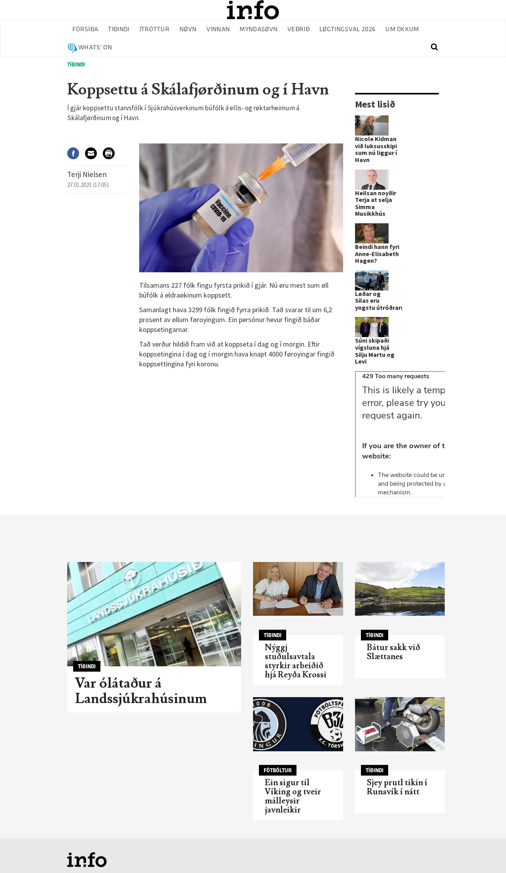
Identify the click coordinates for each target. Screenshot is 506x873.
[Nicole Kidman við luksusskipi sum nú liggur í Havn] (372, 125)
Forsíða (85, 29)
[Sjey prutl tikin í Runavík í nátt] (400, 724)
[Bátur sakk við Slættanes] (400, 589)
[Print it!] (112, 153)
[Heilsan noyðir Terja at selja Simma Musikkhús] (372, 180)
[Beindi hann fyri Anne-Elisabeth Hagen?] (372, 233)
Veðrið (298, 29)
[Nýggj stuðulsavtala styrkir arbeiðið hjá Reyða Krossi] (298, 589)
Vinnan (218, 29)
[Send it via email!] (94, 153)
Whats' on (95, 48)
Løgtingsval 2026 (347, 29)
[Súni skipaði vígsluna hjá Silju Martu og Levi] (372, 327)
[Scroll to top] (484, 851)
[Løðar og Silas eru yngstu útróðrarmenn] (372, 280)
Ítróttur (155, 29)
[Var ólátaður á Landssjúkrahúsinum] (154, 614)
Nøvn (187, 29)
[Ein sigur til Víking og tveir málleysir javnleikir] (298, 724)
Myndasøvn (259, 29)
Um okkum (402, 29)
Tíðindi (118, 29)
